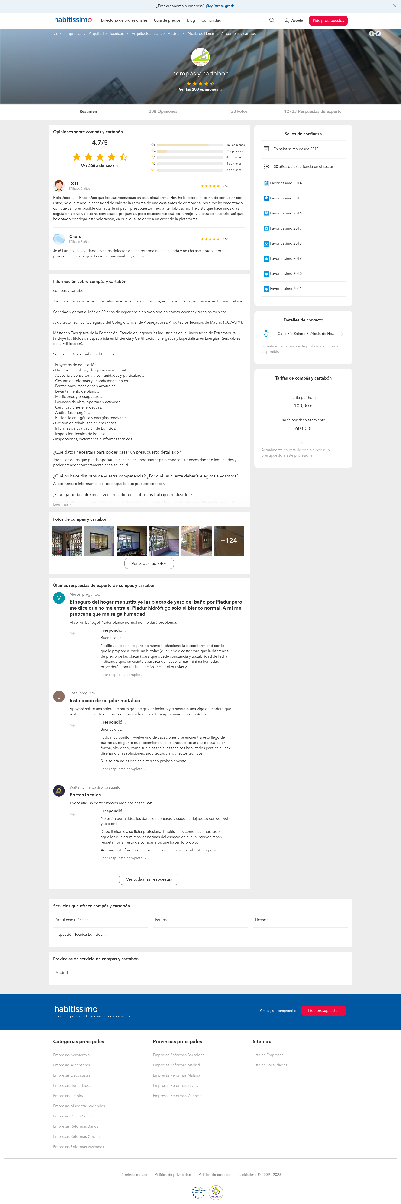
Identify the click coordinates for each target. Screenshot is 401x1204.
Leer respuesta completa (121, 675)
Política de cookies (214, 1175)
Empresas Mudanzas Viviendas (79, 1106)
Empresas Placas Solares (74, 1116)
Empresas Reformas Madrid (176, 1065)
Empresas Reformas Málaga (176, 1075)
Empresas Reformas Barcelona (179, 1055)
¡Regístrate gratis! (221, 6)
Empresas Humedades (72, 1086)
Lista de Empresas (268, 1055)
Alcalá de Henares (203, 34)
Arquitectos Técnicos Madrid (156, 34)
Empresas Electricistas (71, 1075)
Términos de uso (133, 1175)
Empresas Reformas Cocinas (77, 1137)
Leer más (60, 504)
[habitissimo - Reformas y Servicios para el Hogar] (73, 21)
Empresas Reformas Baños (75, 1127)
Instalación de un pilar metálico (105, 700)
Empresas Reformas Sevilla (175, 1086)
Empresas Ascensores (71, 1065)
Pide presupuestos (328, 21)
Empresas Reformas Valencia (177, 1096)
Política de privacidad (173, 1175)
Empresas (73, 34)
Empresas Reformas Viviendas (78, 1147)
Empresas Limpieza (69, 1096)
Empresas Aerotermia (71, 1055)
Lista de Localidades (270, 1065)
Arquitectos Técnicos (106, 34)
